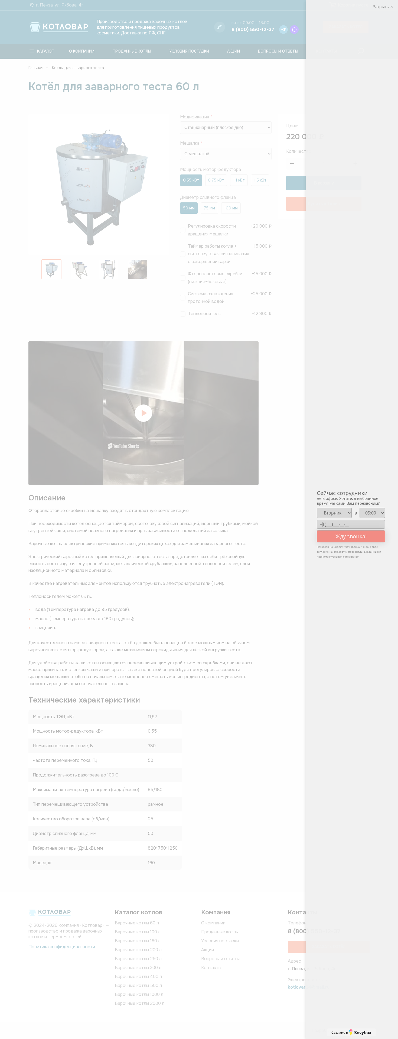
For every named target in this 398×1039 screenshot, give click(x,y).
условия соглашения (345, 556)
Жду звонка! (351, 536)
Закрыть (381, 6)
